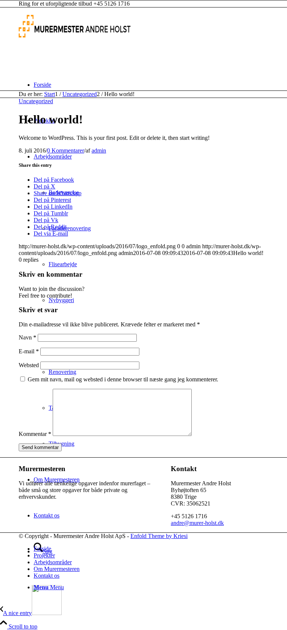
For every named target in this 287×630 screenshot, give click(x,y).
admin (99, 150)
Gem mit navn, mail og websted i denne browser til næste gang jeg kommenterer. (123, 379)
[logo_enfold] (75, 43)
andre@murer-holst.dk (197, 523)
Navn (27, 337)
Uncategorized (36, 101)
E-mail (29, 351)
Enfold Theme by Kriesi (159, 536)
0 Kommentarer (65, 150)
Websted (29, 365)
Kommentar (35, 434)
